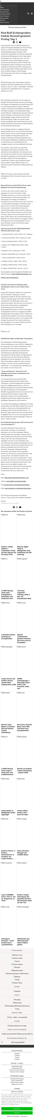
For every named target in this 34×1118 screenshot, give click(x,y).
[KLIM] (17, 980)
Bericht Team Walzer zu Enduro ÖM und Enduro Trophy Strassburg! (8, 728)
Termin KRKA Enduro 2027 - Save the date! (22, 813)
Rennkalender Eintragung (17, 1079)
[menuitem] (2, 7)
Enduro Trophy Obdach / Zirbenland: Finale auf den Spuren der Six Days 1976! (8, 550)
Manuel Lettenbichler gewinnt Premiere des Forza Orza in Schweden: (24, 638)
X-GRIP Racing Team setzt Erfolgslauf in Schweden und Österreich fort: (7, 594)
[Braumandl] (17, 1002)
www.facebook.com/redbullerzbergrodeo (16, 485)
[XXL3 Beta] (17, 1026)
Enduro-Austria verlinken (17, 1082)
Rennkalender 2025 (17, 1068)
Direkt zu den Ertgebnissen (9, 277)
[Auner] (17, 961)
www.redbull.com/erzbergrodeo (16, 481)
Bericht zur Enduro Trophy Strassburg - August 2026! (24, 770)
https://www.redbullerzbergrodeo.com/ (17, 477)
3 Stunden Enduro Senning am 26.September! (8, 637)
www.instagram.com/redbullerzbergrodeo (18, 488)
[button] (14, 42)
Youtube (17, 1057)
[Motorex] (17, 976)
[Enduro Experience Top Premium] (17, 973)
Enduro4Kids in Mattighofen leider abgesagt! (8, 813)
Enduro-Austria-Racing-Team (17, 1070)
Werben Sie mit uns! (17, 1084)
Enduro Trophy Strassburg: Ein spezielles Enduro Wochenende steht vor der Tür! (24, 899)
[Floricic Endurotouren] (17, 964)
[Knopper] (17, 999)
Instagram (17, 1059)
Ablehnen (17, 1113)
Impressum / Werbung (17, 1091)
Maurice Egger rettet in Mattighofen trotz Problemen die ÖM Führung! (24, 550)
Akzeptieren (17, 1108)
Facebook (17, 1053)
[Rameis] (17, 967)
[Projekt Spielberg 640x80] (17, 27)
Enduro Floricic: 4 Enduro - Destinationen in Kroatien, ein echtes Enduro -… (8, 855)
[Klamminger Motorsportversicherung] (17, 1006)
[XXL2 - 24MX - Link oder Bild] (17, 1017)
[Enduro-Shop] (17, 983)
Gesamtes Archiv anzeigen (17, 1071)
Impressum (24, 1116)
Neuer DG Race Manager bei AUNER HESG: (23, 853)
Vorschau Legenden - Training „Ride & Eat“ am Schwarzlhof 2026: (24, 594)
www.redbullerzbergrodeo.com (21, 274)
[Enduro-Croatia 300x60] (17, 958)
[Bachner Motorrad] (17, 955)
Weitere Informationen (13, 1116)
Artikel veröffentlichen (17, 1080)
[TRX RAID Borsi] (17, 1009)
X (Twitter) (17, 1055)
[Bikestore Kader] (17, 970)
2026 (17, 1066)
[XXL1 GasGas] (17, 991)
